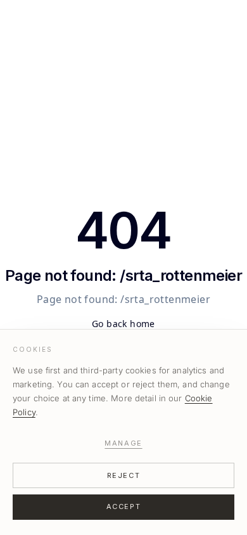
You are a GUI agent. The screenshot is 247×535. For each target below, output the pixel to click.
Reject (123, 475)
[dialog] (123, 432)
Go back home (123, 324)
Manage (123, 443)
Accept (123, 506)
